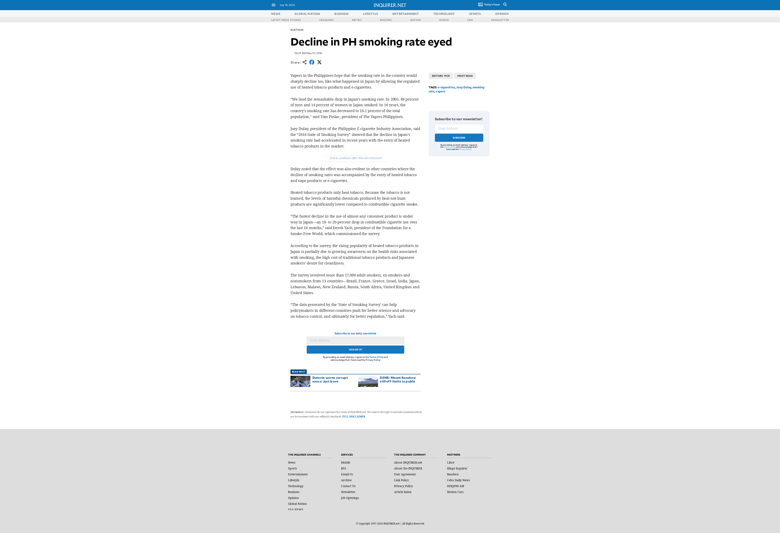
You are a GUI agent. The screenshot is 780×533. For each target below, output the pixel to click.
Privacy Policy (373, 359)
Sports (292, 468)
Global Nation (297, 504)
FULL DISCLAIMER (353, 416)
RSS (343, 468)
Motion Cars (455, 492)
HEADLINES (326, 20)
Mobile (345, 462)
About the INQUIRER (408, 468)
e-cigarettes (446, 87)
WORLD (444, 20)
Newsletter (348, 492)
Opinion (293, 498)
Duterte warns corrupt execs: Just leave (330, 379)
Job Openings (350, 498)
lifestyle (370, 14)
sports (475, 14)
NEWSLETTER (500, 20)
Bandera (453, 474)
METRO (357, 20)
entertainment (405, 14)
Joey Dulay (463, 87)
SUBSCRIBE (459, 137)
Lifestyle (293, 480)
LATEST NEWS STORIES (286, 20)
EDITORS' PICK (441, 75)
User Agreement (405, 474)
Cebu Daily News (458, 480)
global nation (307, 14)
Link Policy (401, 480)
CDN (470, 20)
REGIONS (386, 20)
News (275, 14)
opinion (502, 14)
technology (444, 14)
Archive (346, 480)
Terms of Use (376, 357)
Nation (296, 30)
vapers (440, 91)
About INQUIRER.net (408, 462)
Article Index (403, 492)
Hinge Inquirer (457, 468)
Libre (450, 462)
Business (293, 492)
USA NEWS (295, 509)
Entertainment (298, 474)
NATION (415, 20)
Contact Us (348, 486)
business (341, 14)
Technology (295, 486)
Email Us (347, 474)
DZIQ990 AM (455, 486)
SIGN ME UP (355, 349)
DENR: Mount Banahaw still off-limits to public (398, 379)
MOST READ (465, 75)
